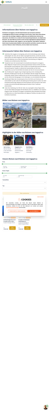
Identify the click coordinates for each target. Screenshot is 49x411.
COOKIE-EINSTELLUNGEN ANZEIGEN (17, 211)
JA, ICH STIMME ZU (34, 211)
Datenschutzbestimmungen (12, 207)
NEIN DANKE (40, 196)
